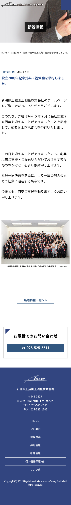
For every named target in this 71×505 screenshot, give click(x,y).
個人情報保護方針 (35, 461)
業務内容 (35, 437)
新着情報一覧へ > (35, 300)
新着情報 (35, 453)
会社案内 (35, 429)
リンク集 (35, 469)
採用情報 (35, 445)
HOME (35, 420)
